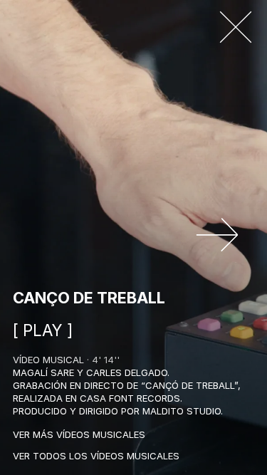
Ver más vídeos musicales (79, 434)
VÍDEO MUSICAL (48, 359)
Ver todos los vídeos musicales (96, 455)
